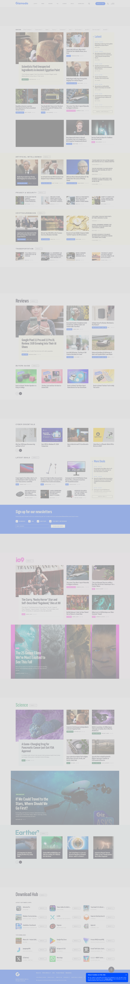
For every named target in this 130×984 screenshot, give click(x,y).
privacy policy (108, 978)
